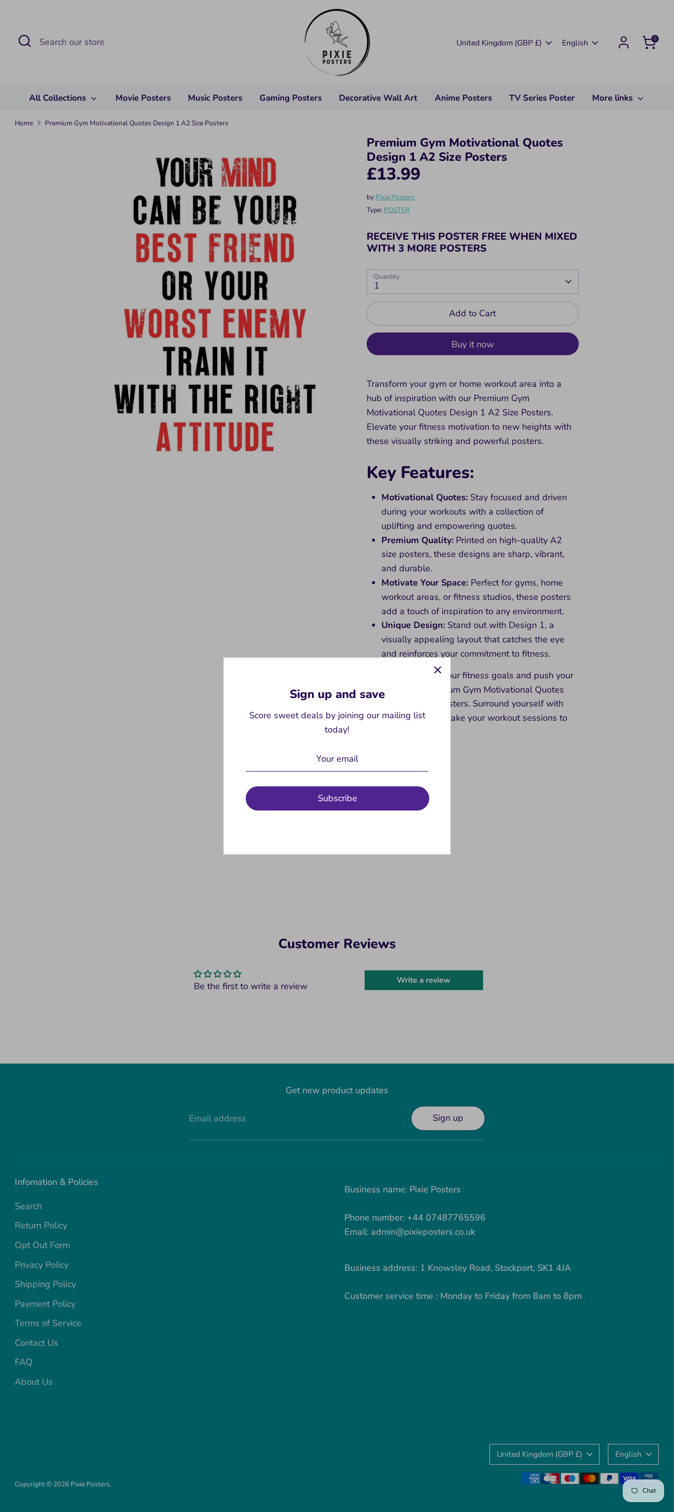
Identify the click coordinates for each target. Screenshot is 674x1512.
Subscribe (337, 798)
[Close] (438, 670)
